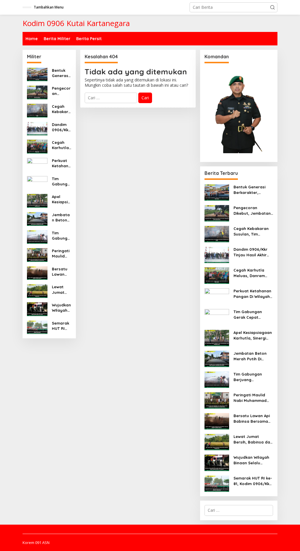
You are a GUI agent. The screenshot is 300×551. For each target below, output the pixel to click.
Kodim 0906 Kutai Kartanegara (76, 23)
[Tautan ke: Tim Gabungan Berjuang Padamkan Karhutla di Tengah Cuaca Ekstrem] (37, 236)
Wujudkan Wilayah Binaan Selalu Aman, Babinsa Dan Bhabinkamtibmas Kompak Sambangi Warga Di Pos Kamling (61, 308)
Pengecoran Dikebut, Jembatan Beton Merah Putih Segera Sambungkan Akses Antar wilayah (61, 91)
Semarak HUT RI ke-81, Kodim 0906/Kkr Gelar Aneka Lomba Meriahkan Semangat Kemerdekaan (61, 326)
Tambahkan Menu (49, 7)
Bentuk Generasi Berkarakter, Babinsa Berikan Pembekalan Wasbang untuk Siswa (61, 73)
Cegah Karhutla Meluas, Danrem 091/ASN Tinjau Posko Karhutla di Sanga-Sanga (61, 145)
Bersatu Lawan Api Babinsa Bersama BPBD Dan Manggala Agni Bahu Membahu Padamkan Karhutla (61, 272)
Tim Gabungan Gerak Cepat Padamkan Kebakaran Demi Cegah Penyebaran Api (61, 181)
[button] (272, 7)
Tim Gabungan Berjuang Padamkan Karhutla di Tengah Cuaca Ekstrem (61, 236)
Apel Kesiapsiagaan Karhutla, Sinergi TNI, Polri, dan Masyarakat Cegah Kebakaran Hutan (61, 199)
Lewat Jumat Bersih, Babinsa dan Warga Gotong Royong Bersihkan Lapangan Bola (61, 289)
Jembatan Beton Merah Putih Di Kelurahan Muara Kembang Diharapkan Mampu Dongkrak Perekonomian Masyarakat (61, 217)
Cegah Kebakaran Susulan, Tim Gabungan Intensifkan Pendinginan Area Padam (61, 109)
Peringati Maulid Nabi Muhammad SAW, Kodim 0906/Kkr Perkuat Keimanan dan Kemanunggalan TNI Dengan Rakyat (61, 253)
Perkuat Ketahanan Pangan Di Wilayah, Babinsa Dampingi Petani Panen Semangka (61, 163)
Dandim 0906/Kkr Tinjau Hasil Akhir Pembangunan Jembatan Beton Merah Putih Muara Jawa (61, 127)
